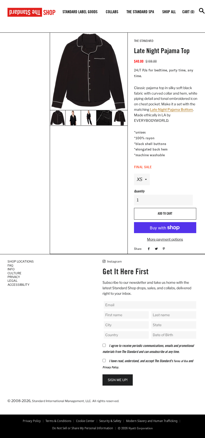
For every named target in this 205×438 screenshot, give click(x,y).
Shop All (169, 12)
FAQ (10, 265)
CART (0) (188, 12)
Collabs (112, 12)
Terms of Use (181, 361)
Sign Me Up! (118, 380)
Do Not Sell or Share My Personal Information (82, 428)
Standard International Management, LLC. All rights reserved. (75, 401)
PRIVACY (14, 277)
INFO (11, 269)
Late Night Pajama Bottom (171, 109)
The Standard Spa (140, 12)
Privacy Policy (110, 367)
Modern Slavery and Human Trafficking (152, 421)
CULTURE (15, 273)
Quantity (139, 191)
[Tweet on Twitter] (155, 248)
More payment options (165, 239)
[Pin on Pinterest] (163, 248)
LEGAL (13, 281)
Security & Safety (110, 421)
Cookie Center (85, 421)
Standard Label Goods (80, 12)
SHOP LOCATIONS (21, 261)
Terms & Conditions (58, 421)
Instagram (114, 261)
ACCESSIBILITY (19, 285)
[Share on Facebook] (148, 248)
